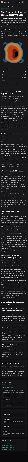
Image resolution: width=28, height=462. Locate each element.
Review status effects (7, 445)
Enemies (5, 6)
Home (2, 6)
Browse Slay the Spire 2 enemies (9, 443)
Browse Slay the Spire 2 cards (8, 447)
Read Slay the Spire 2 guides (8, 449)
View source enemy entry (7, 387)
